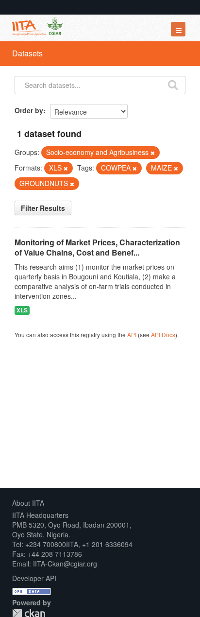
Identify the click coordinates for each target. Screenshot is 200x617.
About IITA (28, 503)
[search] (172, 84)
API (131, 334)
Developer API (34, 578)
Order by (29, 110)
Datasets (27, 53)
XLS (22, 310)
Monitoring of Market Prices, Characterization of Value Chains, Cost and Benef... (97, 247)
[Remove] (152, 152)
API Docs (163, 334)
